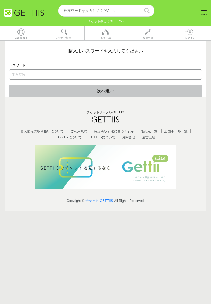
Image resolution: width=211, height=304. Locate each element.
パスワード (17, 65)
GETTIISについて (102, 137)
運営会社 (148, 137)
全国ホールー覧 (176, 131)
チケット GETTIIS (99, 201)
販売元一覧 (149, 131)
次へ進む (105, 91)
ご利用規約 (79, 131)
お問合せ (128, 137)
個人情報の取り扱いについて (42, 131)
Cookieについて (70, 137)
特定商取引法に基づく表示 (114, 131)
